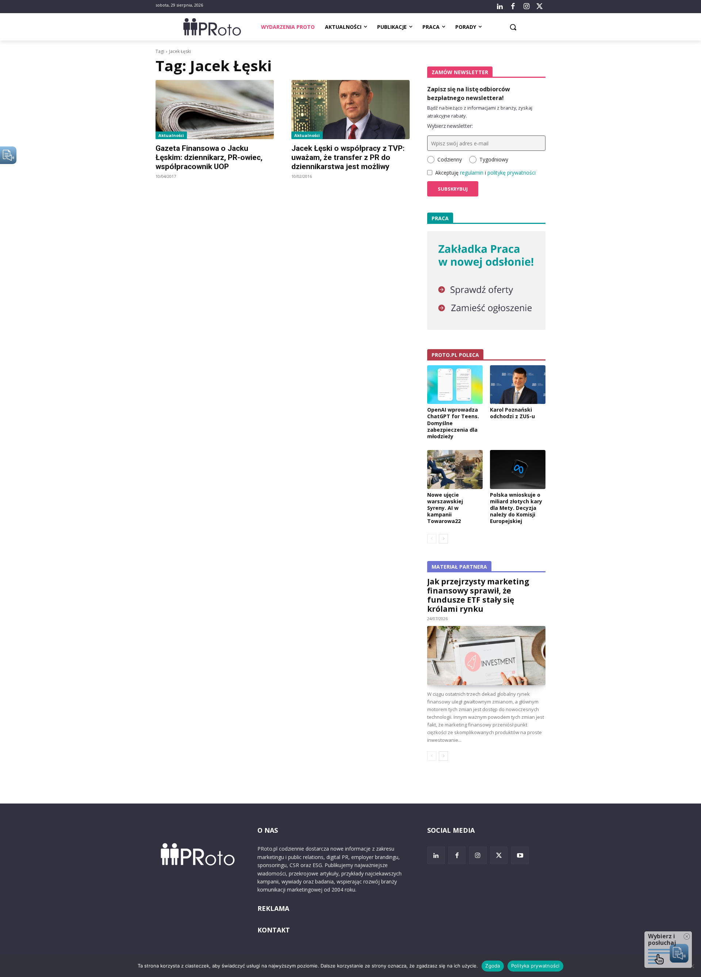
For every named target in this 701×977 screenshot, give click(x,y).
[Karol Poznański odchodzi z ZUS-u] (517, 384)
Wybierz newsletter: (450, 125)
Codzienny (449, 159)
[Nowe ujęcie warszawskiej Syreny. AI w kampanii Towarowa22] (455, 469)
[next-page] (443, 538)
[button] (513, 27)
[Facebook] (513, 6)
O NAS (267, 830)
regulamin (471, 172)
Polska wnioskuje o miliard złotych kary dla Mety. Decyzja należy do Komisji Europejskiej (516, 508)
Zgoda (492, 966)
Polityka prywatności (535, 966)
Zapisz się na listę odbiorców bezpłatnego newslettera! (468, 93)
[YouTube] (520, 855)
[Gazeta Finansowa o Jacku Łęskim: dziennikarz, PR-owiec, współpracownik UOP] (215, 109)
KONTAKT (273, 930)
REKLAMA (273, 908)
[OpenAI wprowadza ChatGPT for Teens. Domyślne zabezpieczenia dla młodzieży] (455, 384)
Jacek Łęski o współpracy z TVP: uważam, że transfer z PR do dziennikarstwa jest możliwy (348, 157)
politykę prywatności (511, 172)
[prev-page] (431, 538)
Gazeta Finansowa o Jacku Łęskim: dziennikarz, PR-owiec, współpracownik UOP (209, 157)
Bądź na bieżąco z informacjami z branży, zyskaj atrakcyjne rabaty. (479, 111)
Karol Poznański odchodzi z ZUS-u (512, 413)
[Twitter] (539, 6)
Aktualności (171, 135)
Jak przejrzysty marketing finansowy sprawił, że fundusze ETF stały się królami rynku (478, 595)
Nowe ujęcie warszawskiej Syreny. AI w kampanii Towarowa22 (445, 508)
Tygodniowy (493, 159)
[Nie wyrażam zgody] (692, 966)
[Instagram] (526, 6)
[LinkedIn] (500, 6)
